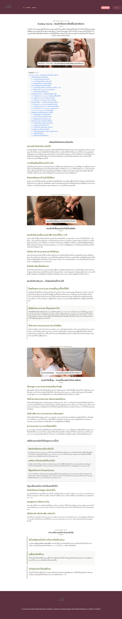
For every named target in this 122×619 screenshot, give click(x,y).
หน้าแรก (28, 7)
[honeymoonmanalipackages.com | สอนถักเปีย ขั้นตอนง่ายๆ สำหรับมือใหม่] (11, 7)
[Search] (24, 7)
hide (37, 72)
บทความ (34, 7)
